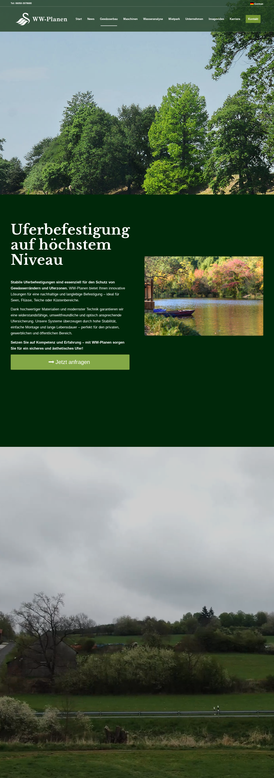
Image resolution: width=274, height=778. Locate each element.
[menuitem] (255, 3)
